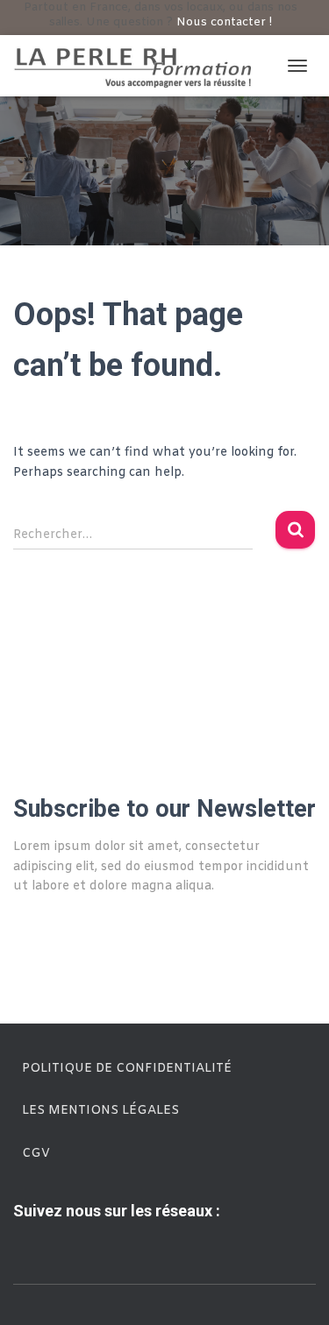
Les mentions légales (100, 1110)
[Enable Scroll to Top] (294, 1290)
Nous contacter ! (224, 22)
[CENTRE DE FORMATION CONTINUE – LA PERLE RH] (140, 66)
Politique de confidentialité (127, 1068)
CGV (36, 1153)
